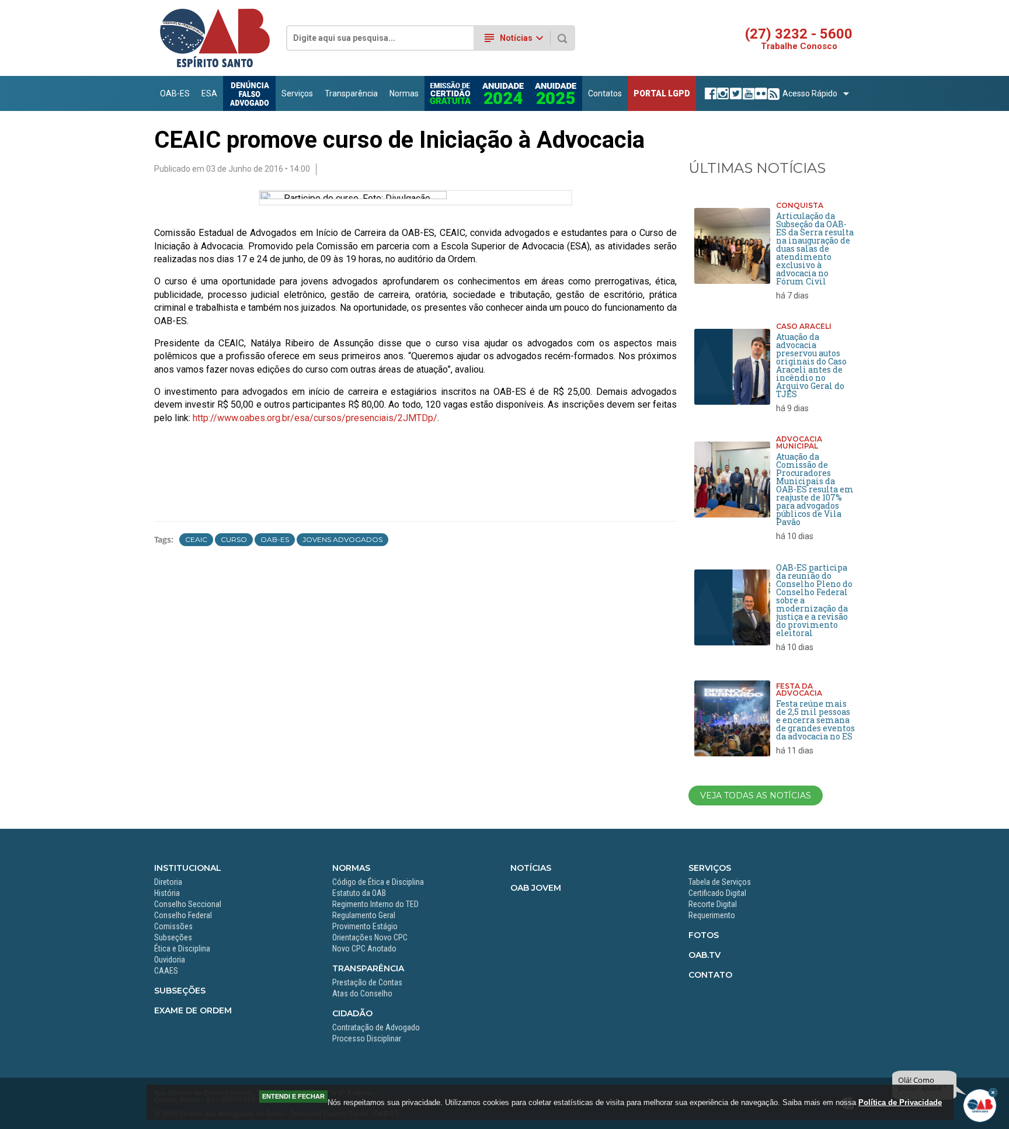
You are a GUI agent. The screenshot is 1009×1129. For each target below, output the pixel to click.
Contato (710, 975)
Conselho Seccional (187, 904)
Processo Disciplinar (366, 1038)
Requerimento (711, 915)
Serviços (297, 93)
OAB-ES (175, 93)
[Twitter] (734, 93)
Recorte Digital (712, 904)
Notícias (530, 868)
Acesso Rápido (809, 93)
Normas (404, 93)
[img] (993, 1092)
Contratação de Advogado (376, 1027)
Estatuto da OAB (359, 893)
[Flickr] (759, 93)
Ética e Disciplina (182, 948)
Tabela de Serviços (719, 882)
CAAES (166, 970)
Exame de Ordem (193, 1010)
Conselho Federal (183, 915)
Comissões (173, 926)
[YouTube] (747, 93)
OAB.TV (704, 955)
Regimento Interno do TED (375, 904)
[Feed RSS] (772, 93)
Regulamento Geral (363, 915)
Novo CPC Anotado (364, 948)
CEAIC (196, 539)
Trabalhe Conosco (799, 46)
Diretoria (168, 882)
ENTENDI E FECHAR (293, 1096)
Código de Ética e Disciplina (378, 882)
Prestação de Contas (367, 982)
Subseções (173, 937)
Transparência (351, 93)
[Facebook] (709, 93)
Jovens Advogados (342, 539)
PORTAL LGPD (662, 93)
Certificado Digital (717, 893)
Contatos (605, 93)
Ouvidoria (169, 959)
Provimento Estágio (365, 926)
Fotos (703, 935)
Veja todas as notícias (755, 795)
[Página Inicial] (215, 65)
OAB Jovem (535, 888)
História (167, 893)
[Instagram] (721, 93)
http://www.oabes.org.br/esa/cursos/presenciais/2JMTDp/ (315, 417)
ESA (209, 93)
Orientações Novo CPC (370, 937)
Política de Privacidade (900, 1102)
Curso (234, 539)
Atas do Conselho (362, 993)
